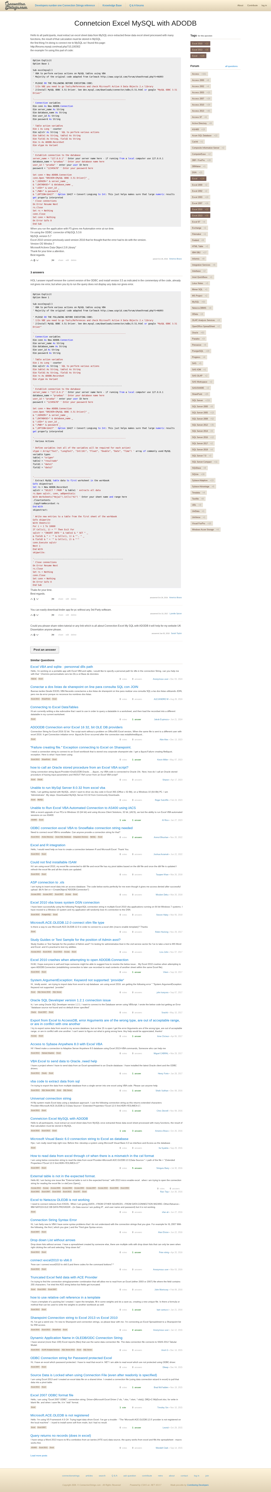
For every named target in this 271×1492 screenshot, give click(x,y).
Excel (41, 679)
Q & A (114, 1475)
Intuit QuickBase (202, 277)
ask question (129, 1475)
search (102, 1475)
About (240, 5)
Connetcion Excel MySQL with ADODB (135, 23)
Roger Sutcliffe (161, 800)
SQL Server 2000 (202, 406)
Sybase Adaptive (48, 1053)
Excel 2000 (114, 1188)
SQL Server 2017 (202, 443)
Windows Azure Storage (205, 529)
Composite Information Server (208, 148)
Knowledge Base (112, 5)
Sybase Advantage (203, 486)
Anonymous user (160, 679)
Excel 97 (77, 1191)
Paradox (198, 339)
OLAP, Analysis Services (50, 1350)
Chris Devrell (162, 1111)
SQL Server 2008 (48, 1090)
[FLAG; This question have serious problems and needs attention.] (52, 260)
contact (184, 1475)
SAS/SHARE (200, 388)
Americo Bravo (175, 259)
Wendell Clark (162, 1448)
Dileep (165, 1367)
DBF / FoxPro (201, 160)
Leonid (166, 1427)
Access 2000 (55, 1188)
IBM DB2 (199, 252)
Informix (198, 259)
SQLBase (199, 468)
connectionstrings (71, 1475)
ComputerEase (201, 154)
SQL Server (57, 992)
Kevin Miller (162, 759)
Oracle (40, 779)
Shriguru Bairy (162, 1168)
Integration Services (80, 837)
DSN (197, 172)
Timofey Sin (162, 1407)
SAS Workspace (202, 382)
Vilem (165, 972)
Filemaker (199, 234)
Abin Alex (164, 739)
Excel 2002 (125, 1188)
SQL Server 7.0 (201, 456)
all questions (231, 66)
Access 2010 (103, 1188)
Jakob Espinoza (161, 719)
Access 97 (199, 117)
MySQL (40, 799)
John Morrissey (161, 1289)
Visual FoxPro (201, 523)
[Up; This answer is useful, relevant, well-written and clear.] (31, 599)
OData (197, 314)
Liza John (163, 952)
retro (160, 1475)
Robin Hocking (161, 932)
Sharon (165, 780)
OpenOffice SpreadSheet (206, 326)
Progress (198, 357)
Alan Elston (163, 1232)
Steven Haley (162, 915)
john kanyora (162, 992)
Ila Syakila (163, 1148)
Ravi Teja (164, 1192)
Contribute (252, 5)
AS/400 (34, 820)
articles (89, 1475)
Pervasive (199, 345)
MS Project (199, 296)
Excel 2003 (35, 1191)
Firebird (198, 240)
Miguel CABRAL (161, 1053)
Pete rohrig (164, 1252)
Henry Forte (163, 1073)
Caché (197, 142)
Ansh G (164, 1350)
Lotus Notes (200, 283)
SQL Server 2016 (44, 992)
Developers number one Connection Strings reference (65, 5)
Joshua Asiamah (161, 854)
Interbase (198, 271)
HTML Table (200, 246)
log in (264, 5)
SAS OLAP (199, 376)
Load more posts (38, 1455)
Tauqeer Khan (162, 874)
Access (68, 894)
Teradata (198, 492)
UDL (196, 505)
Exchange (199, 228)
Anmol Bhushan (161, 837)
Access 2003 (36, 894)
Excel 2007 (59, 894)
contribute (147, 1475)
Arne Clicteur (163, 1036)
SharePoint (46, 699)
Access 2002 (67, 1188)
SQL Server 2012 (68, 1350)
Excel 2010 (35, 874)
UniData (198, 511)
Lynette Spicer (176, 613)
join (207, 1475)
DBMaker (198, 166)
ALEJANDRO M (161, 699)
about (172, 1475)
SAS (196, 363)
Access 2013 (36, 952)
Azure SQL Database (63, 837)
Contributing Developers (198, 1485)
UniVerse (198, 517)
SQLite (33, 679)
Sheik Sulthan (162, 1090)
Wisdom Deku (162, 895)
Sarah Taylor (176, 633)
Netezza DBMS (201, 308)
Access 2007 (48, 894)
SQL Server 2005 (203, 412)
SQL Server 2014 (202, 431)
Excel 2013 (35, 699)
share (60, 260)
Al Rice (165, 820)
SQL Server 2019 (202, 449)
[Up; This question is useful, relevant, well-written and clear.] (31, 260)
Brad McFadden (161, 1387)
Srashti (165, 1012)
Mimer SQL (199, 289)
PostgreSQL (46, 914)
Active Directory (47, 837)
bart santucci (163, 1310)
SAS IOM (199, 369)
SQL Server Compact (204, 462)
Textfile (198, 499)
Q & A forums (136, 5)
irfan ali (165, 1212)
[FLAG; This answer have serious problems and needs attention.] (52, 599)
